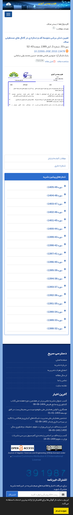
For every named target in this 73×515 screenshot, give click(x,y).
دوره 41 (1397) (54, 253)
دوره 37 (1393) (54, 287)
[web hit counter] (46, 473)
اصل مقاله (45, 61)
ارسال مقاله (61, 375)
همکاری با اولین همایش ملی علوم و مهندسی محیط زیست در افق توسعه (38, 411)
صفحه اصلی (61, 359)
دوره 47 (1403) (54, 203)
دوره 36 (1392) (54, 295)
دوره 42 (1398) (54, 245)
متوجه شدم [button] (61, 511)
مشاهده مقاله (63, 61)
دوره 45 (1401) (54, 220)
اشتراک (12, 494)
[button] (60, 503)
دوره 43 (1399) (54, 237)
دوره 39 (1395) (54, 270)
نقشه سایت (61, 385)
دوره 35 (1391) (54, 303)
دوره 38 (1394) (54, 278)
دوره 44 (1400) (54, 228)
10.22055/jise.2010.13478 (49, 51)
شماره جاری (60, 165)
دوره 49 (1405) (54, 187)
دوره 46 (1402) (54, 212)
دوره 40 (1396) (54, 262)
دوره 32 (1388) (54, 328)
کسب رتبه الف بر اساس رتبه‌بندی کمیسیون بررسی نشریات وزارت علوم (39, 437)
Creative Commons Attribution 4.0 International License (37, 458)
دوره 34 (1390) (54, 311)
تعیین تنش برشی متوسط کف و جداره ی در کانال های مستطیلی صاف (37, 39)
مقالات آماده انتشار (57, 158)
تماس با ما (62, 380)
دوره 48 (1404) (54, 195)
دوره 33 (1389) (54, 320)
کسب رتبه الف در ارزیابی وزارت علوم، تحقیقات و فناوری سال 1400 (39, 428)
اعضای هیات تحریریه (57, 370)
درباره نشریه (60, 365)
